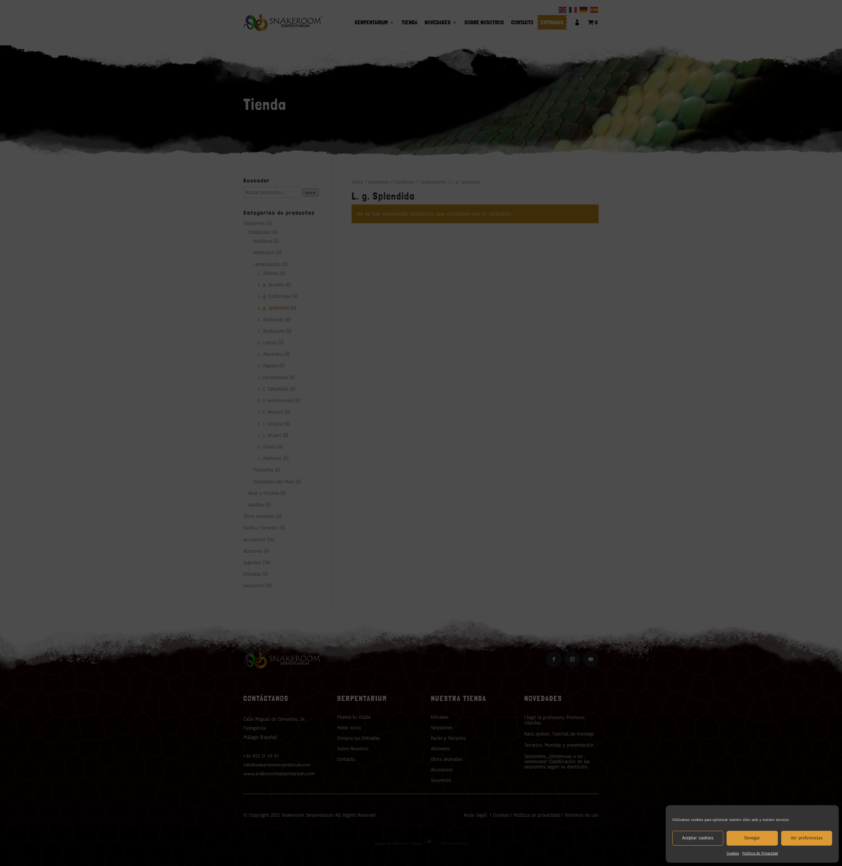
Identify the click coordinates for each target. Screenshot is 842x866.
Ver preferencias (807, 838)
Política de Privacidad (760, 853)
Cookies (733, 853)
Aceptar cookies (697, 838)
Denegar (752, 838)
